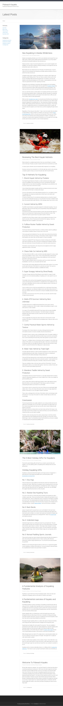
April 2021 (4, 27)
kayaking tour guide (33, 99)
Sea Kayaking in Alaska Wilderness (37, 53)
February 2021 (5, 30)
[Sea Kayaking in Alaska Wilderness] (40, 48)
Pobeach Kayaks (10, 4)
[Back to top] (59, 702)
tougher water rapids (48, 629)
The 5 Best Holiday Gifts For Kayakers (38, 458)
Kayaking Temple (51, 86)
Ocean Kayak (53, 514)
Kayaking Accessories (30, 424)
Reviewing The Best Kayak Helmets (37, 157)
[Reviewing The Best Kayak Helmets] (40, 153)
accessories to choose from (28, 475)
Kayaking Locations (30, 123)
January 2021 (5, 32)
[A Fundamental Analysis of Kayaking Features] (40, 582)
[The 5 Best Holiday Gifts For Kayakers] (40, 453)
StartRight (36, 703)
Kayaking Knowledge (30, 653)
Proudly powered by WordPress (23, 703)
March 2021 (5, 29)
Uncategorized (29, 687)
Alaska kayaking (37, 503)
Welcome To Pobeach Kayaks (35, 662)
